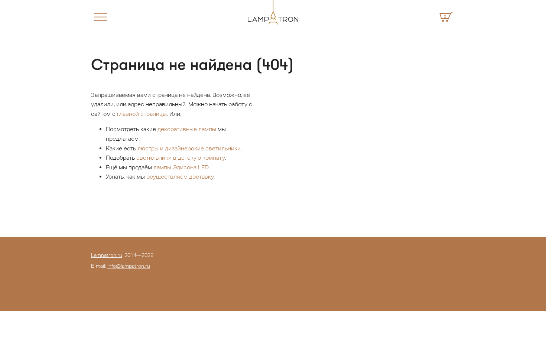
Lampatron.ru (106, 255)
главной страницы (142, 113)
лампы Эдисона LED (180, 167)
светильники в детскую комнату (180, 157)
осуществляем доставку (180, 176)
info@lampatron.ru (128, 266)
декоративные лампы (186, 129)
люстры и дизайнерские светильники (189, 148)
